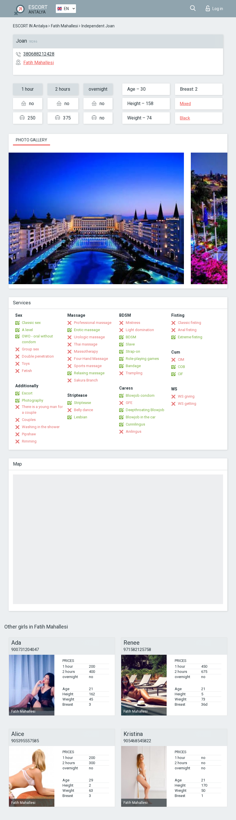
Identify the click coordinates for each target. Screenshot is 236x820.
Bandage (133, 366)
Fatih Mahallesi (64, 26)
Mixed (185, 103)
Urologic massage (89, 337)
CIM (181, 359)
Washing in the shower (41, 427)
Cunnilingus (135, 424)
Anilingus (133, 431)
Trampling (134, 373)
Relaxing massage (89, 373)
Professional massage (92, 322)
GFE (129, 402)
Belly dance (83, 410)
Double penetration (38, 356)
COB (181, 367)
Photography (32, 400)
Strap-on (133, 351)
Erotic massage (87, 330)
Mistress (133, 322)
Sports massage (88, 366)
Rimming (29, 441)
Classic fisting (189, 322)
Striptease (82, 402)
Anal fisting (187, 330)
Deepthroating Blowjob (145, 410)
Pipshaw (29, 434)
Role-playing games (142, 358)
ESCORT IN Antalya (30, 26)
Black (185, 118)
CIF (180, 374)
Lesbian (80, 417)
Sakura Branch (86, 380)
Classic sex (31, 322)
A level (27, 330)
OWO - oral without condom (37, 339)
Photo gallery (31, 140)
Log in (217, 8)
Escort (27, 393)
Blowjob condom (140, 395)
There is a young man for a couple (42, 410)
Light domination (140, 330)
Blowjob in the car (140, 417)
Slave (130, 344)
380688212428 (38, 54)
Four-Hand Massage (91, 358)
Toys (26, 363)
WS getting (187, 403)
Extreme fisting (190, 337)
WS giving (186, 396)
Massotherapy (86, 351)
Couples (29, 419)
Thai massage (85, 344)
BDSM (131, 337)
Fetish (27, 371)
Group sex (30, 349)
